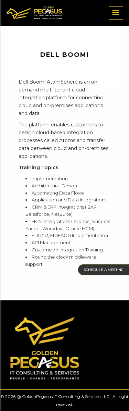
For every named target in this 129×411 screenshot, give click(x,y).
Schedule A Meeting (103, 269)
